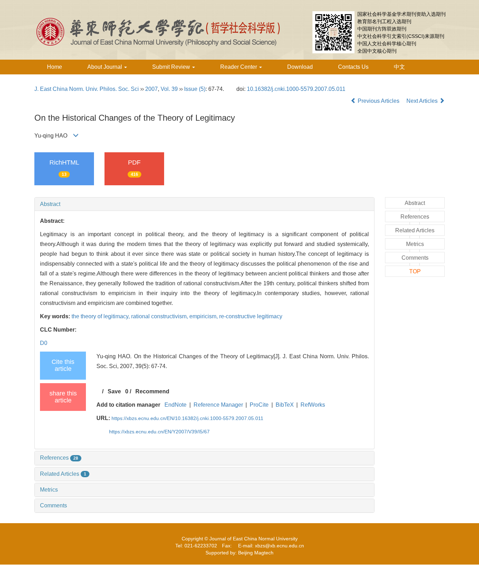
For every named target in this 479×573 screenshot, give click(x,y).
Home (54, 67)
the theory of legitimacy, (101, 316)
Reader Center (239, 67)
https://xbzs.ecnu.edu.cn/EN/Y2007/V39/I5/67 (159, 431)
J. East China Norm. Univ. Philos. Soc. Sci (86, 89)
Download (300, 67)
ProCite (259, 405)
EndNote (175, 405)
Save (114, 391)
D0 (43, 343)
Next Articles (422, 101)
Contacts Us (353, 67)
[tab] (204, 204)
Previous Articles (378, 101)
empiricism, (204, 316)
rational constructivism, (160, 316)
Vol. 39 (169, 89)
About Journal (105, 67)
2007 (151, 89)
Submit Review (171, 67)
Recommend (152, 391)
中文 (399, 67)
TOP (415, 271)
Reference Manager (218, 405)
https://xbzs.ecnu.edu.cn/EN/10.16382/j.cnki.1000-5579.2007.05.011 (187, 418)
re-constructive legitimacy (250, 316)
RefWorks (313, 405)
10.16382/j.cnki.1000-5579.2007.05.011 (296, 89)
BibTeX (285, 405)
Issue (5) (194, 89)
